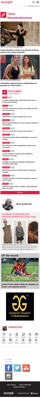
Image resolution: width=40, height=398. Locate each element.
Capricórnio (23, 342)
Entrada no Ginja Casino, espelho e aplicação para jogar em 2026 (19, 187)
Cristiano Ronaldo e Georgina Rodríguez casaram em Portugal (19, 179)
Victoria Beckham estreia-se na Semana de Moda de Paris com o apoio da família (19, 51)
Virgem (36, 337)
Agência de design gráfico (34, 393)
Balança (4, 342)
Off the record (9, 255)
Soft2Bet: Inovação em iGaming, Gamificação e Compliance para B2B (18, 163)
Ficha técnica (11, 385)
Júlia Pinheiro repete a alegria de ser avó (17, 117)
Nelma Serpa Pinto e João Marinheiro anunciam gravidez (19, 171)
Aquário (29, 342)
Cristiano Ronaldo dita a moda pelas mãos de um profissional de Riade (19, 101)
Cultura (5, 105)
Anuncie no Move (19, 387)
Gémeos (17, 337)
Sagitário (17, 342)
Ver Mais (20, 192)
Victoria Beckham (6, 47)
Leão (30, 337)
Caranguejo (23, 337)
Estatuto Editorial (25, 385)
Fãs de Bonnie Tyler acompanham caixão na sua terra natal (19, 146)
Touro (10, 337)
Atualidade (6, 114)
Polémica (3, 80)
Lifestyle (5, 159)
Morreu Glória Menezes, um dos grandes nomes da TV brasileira (20, 124)
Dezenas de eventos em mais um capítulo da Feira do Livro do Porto (20, 109)
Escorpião (10, 342)
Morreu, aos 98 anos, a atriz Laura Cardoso (17, 131)
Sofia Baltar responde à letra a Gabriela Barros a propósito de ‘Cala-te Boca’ (18, 84)
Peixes (36, 342)
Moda (22, 6)
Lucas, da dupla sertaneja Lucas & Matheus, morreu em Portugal (17, 155)
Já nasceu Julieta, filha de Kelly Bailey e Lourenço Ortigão (19, 138)
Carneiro (4, 337)
